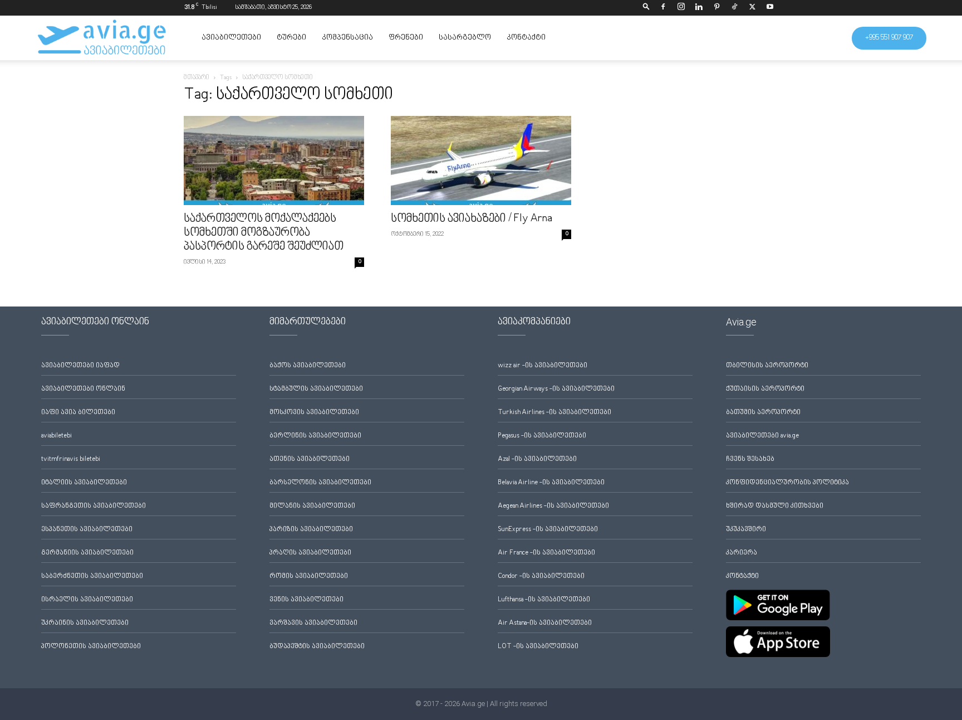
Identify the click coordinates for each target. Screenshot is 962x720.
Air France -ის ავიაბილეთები (546, 553)
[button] (646, 7)
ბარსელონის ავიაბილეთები (320, 483)
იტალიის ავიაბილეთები (84, 483)
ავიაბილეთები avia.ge (762, 436)
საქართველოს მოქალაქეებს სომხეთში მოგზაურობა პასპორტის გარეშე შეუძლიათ (263, 233)
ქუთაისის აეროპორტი (765, 389)
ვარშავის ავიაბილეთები (313, 623)
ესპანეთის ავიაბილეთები (86, 530)
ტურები (291, 37)
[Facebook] (663, 8)
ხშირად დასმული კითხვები (774, 506)
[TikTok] (734, 8)
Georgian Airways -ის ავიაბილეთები (556, 389)
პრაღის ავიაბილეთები (310, 553)
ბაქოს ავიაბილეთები (307, 366)
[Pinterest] (716, 8)
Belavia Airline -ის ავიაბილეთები (551, 483)
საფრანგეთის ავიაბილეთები (93, 506)
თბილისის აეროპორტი (767, 366)
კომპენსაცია (347, 37)
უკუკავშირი (746, 530)
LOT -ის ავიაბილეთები (538, 647)
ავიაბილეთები (231, 37)
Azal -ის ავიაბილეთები (537, 459)
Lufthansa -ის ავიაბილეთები (544, 600)
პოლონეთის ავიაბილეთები (91, 647)
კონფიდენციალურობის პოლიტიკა (787, 483)
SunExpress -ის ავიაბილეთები (548, 530)
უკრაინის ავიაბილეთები (85, 623)
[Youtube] (770, 8)
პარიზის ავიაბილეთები (311, 530)
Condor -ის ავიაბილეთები (541, 576)
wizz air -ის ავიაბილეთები (542, 366)
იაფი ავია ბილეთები (78, 412)
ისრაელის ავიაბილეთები (87, 600)
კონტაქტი (526, 37)
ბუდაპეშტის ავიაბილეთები (317, 647)
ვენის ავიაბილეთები (306, 600)
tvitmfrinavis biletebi (70, 459)
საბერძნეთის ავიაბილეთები (92, 576)
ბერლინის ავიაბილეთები (315, 436)
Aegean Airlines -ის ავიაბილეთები (553, 506)
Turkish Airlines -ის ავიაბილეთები (554, 412)
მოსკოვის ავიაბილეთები (314, 412)
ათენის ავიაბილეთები (309, 459)
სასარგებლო (465, 37)
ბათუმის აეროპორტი (763, 412)
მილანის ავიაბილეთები (312, 506)
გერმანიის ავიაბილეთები (87, 553)
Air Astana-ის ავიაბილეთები (545, 623)
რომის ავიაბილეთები (308, 576)
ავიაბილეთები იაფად (80, 366)
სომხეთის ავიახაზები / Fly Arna (471, 219)
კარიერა (741, 553)
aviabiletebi (56, 436)
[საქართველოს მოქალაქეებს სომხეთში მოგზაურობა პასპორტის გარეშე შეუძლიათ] (274, 160)
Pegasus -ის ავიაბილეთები (542, 436)
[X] (752, 8)
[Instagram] (681, 8)
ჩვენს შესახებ (750, 459)
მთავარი (196, 77)
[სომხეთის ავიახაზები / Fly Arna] (481, 160)
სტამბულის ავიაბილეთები (316, 389)
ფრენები (406, 37)
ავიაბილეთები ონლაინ (83, 389)
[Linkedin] (698, 8)
